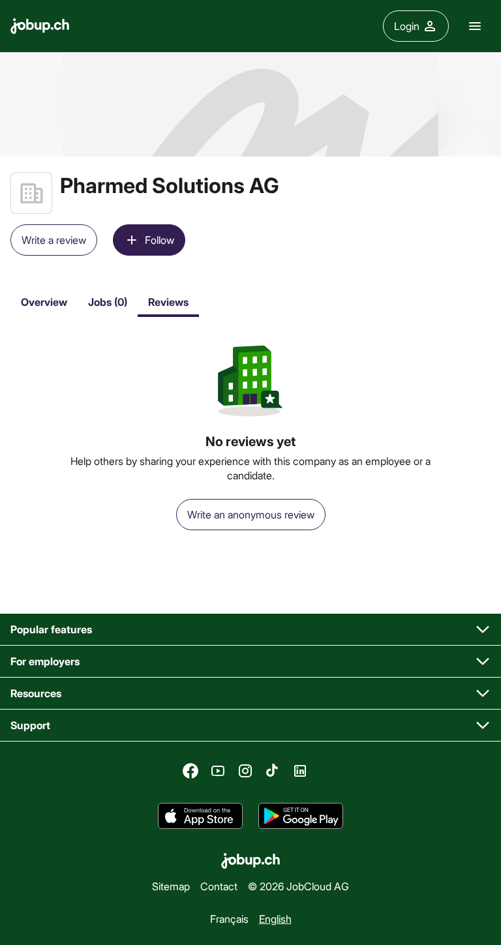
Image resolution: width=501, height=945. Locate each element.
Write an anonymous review (250, 514)
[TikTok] (272, 770)
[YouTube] (217, 770)
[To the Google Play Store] (300, 816)
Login (406, 26)
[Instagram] (245, 770)
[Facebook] (190, 770)
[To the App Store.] (200, 816)
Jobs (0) (107, 301)
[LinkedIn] (300, 770)
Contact (218, 886)
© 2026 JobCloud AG (298, 886)
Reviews (168, 301)
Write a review (54, 239)
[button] (250, 630)
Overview (44, 301)
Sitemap (171, 886)
